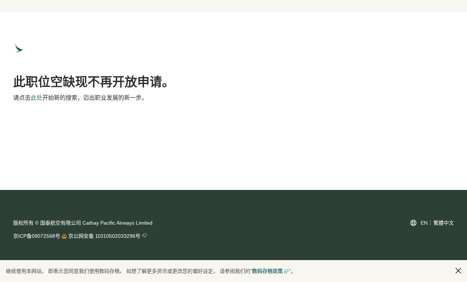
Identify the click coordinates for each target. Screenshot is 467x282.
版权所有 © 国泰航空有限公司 (47, 223)
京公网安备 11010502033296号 (104, 236)
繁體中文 (443, 223)
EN (424, 223)
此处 (36, 98)
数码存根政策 (267, 271)
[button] (458, 271)
